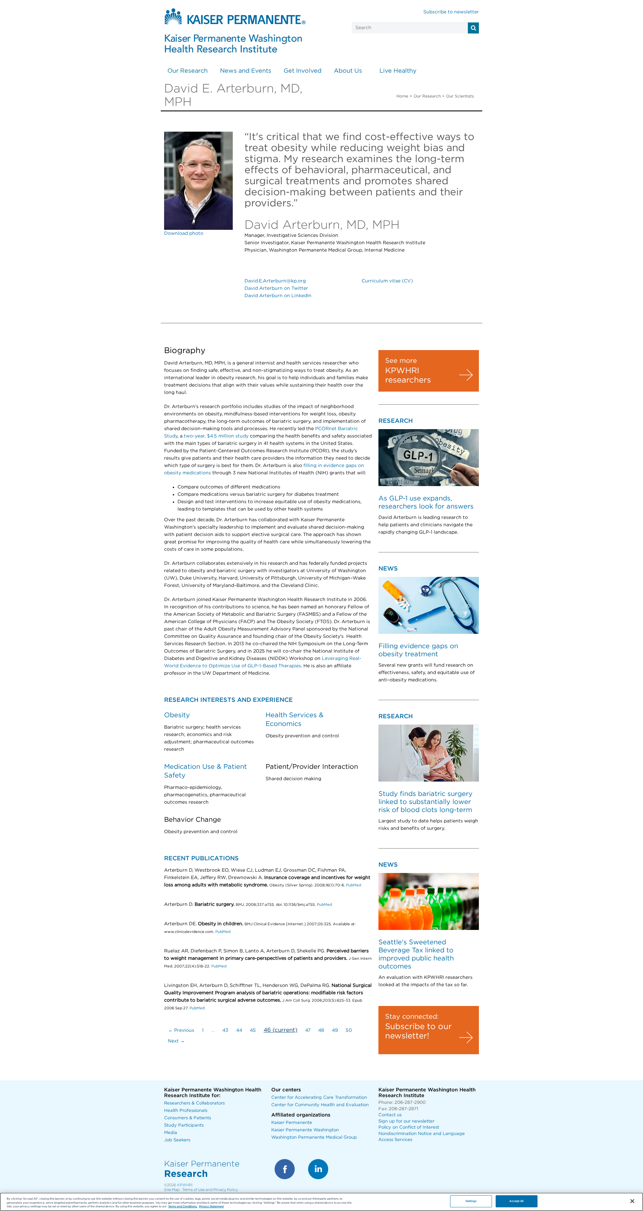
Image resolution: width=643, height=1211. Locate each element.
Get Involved (303, 71)
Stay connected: (412, 1016)
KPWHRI (185, 1185)
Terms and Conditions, (182, 1206)
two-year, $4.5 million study (216, 436)
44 (239, 1030)
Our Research (187, 71)
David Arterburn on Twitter (276, 288)
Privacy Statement (211, 1206)
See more (401, 360)
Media (170, 1133)
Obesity (177, 715)
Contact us (390, 1115)
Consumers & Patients (187, 1118)
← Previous (181, 1030)
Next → (176, 1041)
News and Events (245, 71)
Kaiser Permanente (291, 1123)
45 (253, 1030)
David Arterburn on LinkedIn (277, 295)
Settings (471, 1201)
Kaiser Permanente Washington (305, 1130)
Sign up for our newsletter (406, 1121)
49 (335, 1030)
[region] (321, 1202)
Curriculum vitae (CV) (387, 281)
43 (225, 1030)
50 (349, 1030)
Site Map (172, 1190)
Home (402, 96)
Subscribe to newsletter (451, 12)
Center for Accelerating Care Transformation (319, 1097)
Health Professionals (185, 1110)
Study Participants (184, 1125)
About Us (348, 71)
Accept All (516, 1201)
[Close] (632, 1201)
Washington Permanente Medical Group (314, 1137)
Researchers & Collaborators (194, 1103)
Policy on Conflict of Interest (408, 1127)
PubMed (353, 885)
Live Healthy (398, 71)
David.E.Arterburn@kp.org (275, 281)
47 (307, 1030)
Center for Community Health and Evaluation (320, 1105)
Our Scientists (460, 96)
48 (321, 1030)
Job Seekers (177, 1140)
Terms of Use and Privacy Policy (210, 1190)
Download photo (183, 233)
